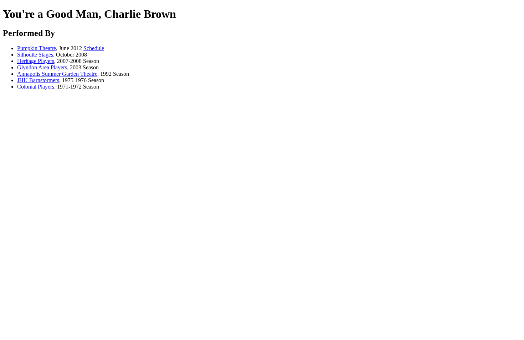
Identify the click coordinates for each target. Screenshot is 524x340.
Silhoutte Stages (35, 55)
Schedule (93, 48)
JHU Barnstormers (38, 80)
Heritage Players (35, 61)
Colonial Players (35, 87)
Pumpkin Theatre (36, 48)
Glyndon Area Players (42, 67)
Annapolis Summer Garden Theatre (57, 74)
